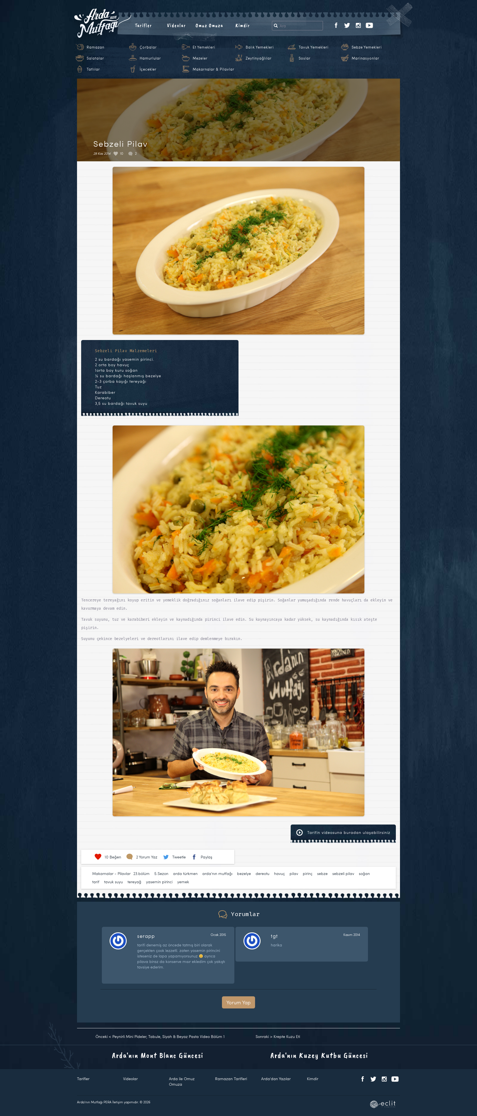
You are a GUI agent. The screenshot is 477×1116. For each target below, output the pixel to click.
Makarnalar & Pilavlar (213, 69)
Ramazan (95, 47)
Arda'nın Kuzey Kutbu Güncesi (319, 1055)
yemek (183, 881)
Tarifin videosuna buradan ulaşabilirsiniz (348, 832)
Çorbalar (148, 47)
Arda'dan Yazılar (276, 1078)
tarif (95, 881)
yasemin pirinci (159, 881)
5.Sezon (161, 873)
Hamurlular (150, 58)
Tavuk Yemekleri (313, 47)
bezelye (244, 873)
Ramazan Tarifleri (231, 1078)
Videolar (176, 25)
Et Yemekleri (204, 47)
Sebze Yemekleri (367, 47)
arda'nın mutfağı (217, 873)
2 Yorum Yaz (146, 857)
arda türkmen (185, 873)
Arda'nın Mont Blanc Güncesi (157, 1055)
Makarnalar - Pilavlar (111, 873)
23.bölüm (141, 873)
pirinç (307, 873)
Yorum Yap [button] (238, 1002)
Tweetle (179, 857)
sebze (322, 873)
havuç (279, 873)
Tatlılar (93, 69)
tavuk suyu (113, 881)
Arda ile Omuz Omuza (182, 1081)
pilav (294, 873)
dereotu (262, 873)
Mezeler (200, 58)
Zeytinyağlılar (259, 58)
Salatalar (95, 58)
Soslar (305, 58)
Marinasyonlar (365, 58)
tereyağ (134, 881)
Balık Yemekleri (260, 47)
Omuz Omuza (209, 25)
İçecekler (148, 69)
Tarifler (143, 25)
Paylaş (206, 857)
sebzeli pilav (343, 873)
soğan (364, 873)
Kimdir (242, 25)
